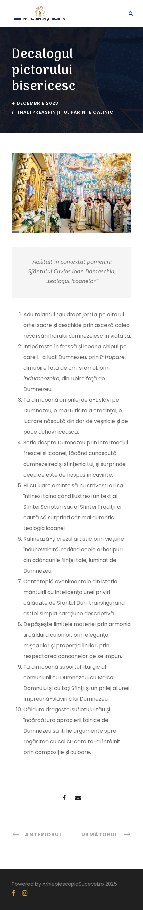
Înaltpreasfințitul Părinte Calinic (66, 112)
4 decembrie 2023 (35, 103)
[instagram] (24, 893)
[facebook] (13, 893)
